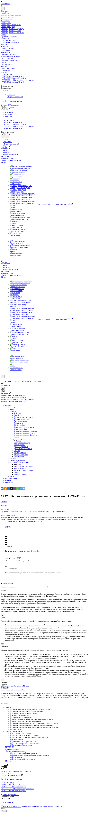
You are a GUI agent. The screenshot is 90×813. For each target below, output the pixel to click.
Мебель (63, 511)
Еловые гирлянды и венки (11, 517)
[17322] (8, 527)
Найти (4, 811)
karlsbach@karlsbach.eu (11, 105)
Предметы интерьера (22, 443)
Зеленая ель (53, 517)
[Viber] (14, 488)
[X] (11, 488)
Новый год (18, 415)
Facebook (8, 115)
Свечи (75, 519)
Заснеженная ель (42, 517)
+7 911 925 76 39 (13, 78)
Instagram (8, 116)
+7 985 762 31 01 (17, 80)
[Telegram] (23, 488)
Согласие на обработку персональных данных (20, 806)
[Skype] (20, 488)
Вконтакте (9, 113)
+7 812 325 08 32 (7, 74)
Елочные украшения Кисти (39, 519)
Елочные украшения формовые (61, 519)
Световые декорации (33, 511)
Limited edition (62, 517)
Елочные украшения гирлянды (17, 519)
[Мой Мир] (8, 488)
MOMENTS (21, 511)
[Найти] (2, 8)
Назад (14, 407)
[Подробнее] (1, 701)
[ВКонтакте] (2, 488)
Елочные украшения (28, 517)
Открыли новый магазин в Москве (14, 690)
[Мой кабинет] (2, 379)
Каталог (13, 409)
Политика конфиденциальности (50, 806)
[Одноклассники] (5, 488)
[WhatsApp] (17, 488)
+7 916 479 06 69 (13, 82)
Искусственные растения (23, 466)
